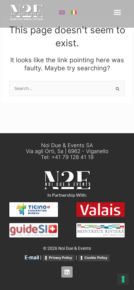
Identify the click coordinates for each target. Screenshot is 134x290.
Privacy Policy (60, 257)
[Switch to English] (62, 12)
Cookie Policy (95, 257)
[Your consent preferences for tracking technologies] (123, 279)
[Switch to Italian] (74, 12)
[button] (117, 12)
